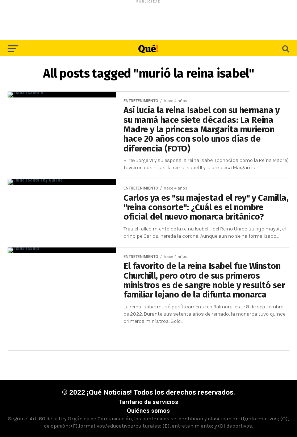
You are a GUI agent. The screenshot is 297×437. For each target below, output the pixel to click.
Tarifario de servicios (148, 402)
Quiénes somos (148, 410)
